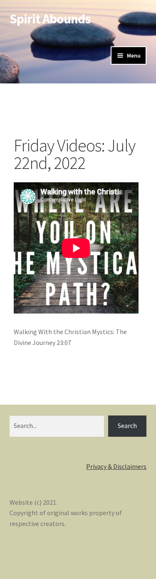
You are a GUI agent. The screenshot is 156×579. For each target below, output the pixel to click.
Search (127, 425)
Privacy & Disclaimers (116, 466)
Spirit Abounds (50, 18)
